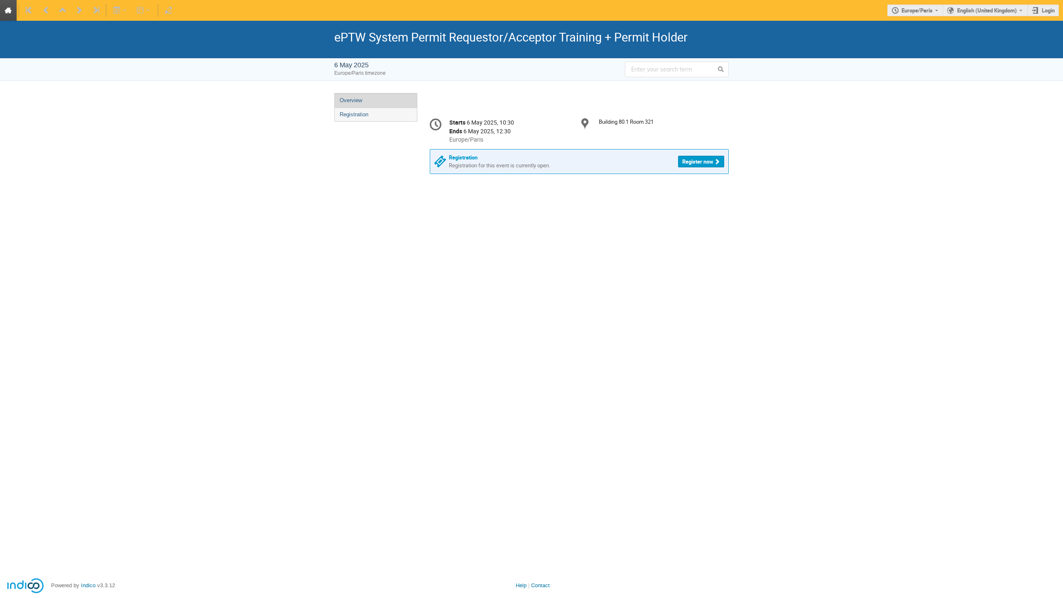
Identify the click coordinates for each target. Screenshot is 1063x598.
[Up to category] (62, 10)
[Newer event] (79, 10)
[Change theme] (144, 10)
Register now (697, 161)
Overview (351, 100)
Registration (354, 114)
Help (521, 585)
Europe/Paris (917, 10)
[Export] (120, 10)
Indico (88, 585)
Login (1048, 10)
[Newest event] (95, 10)
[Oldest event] (29, 10)
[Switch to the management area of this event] (168, 10)
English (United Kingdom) (987, 10)
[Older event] (46, 10)
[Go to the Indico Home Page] (8, 10)
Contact (540, 585)
